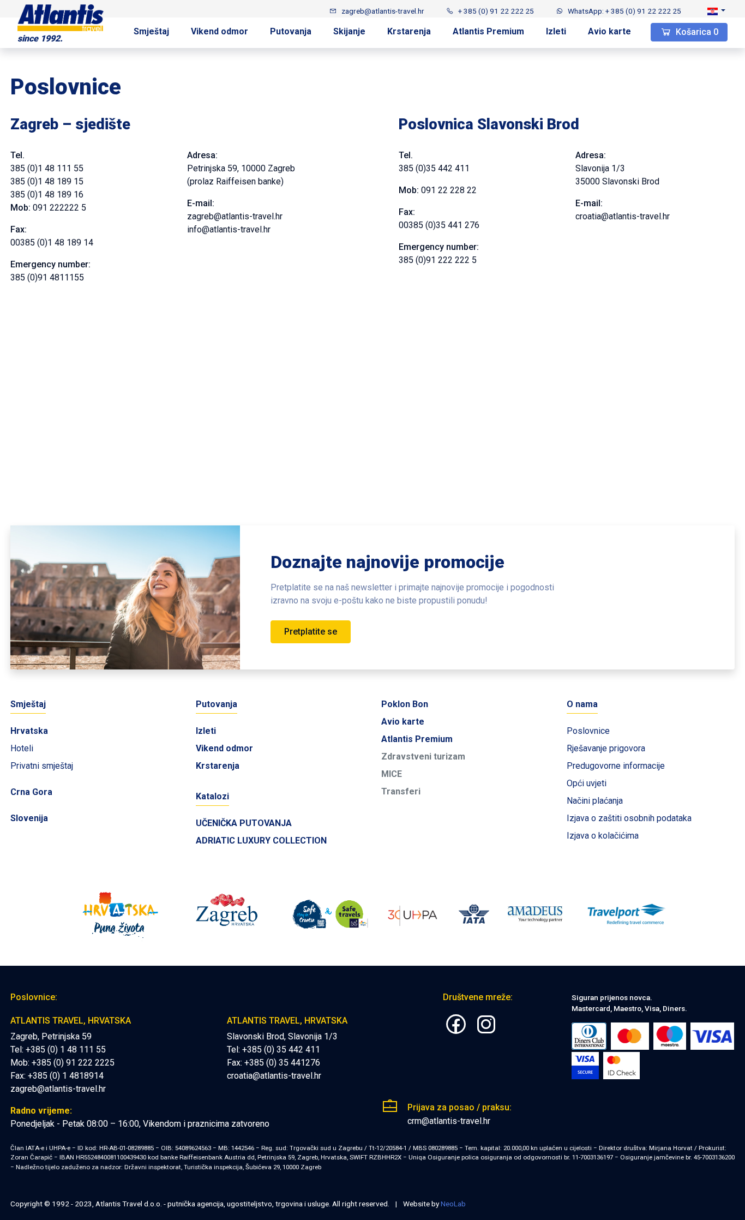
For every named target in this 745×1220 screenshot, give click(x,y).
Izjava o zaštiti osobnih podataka (629, 818)
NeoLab (453, 1203)
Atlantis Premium (488, 31)
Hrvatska (29, 731)
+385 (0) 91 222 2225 (73, 1062)
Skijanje (349, 31)
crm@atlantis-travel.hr (448, 1121)
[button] (716, 10)
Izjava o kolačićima (603, 835)
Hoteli (21, 748)
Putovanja (290, 31)
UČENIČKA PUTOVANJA (244, 823)
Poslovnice (588, 731)
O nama (582, 704)
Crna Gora (31, 792)
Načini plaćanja (595, 801)
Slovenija (29, 818)
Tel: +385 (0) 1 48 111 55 (58, 1049)
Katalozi (212, 796)
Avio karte (609, 31)
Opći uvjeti (586, 783)
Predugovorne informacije (616, 766)
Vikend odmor (219, 31)
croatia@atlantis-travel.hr (274, 1076)
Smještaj (151, 31)
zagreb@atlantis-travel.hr (58, 1089)
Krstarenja (409, 31)
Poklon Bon (404, 704)
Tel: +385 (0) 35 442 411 (273, 1049)
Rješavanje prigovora (606, 748)
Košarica (696, 32)
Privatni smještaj (41, 766)
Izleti (556, 31)
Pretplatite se (310, 631)
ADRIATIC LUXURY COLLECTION (261, 840)
